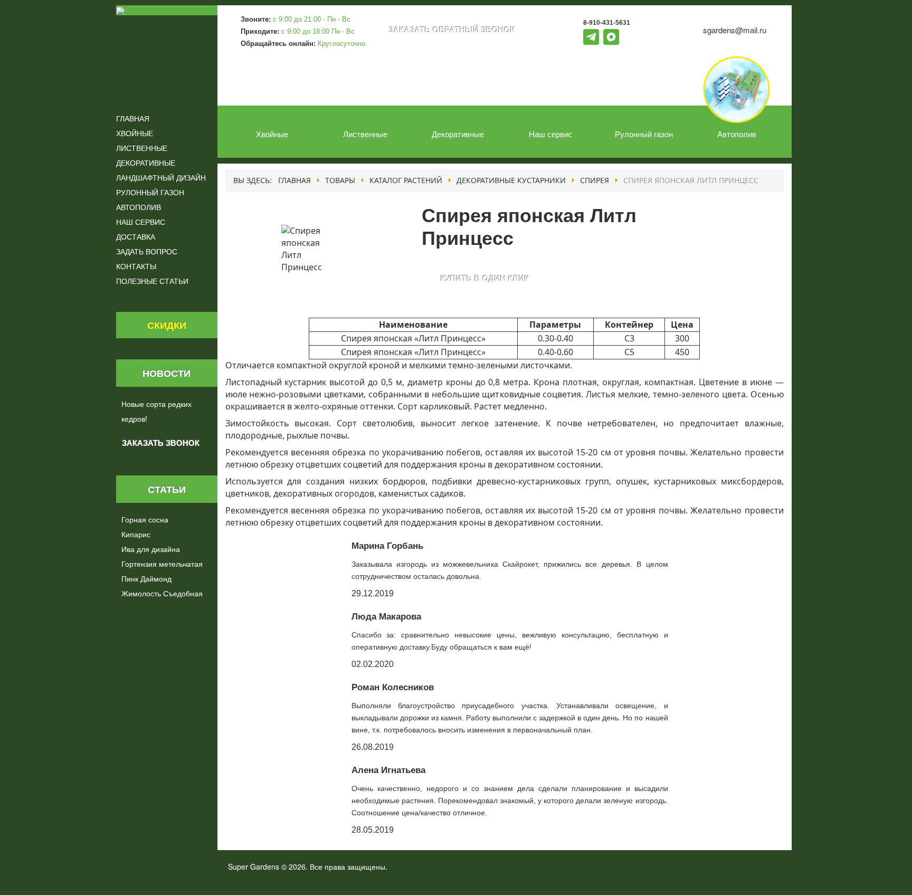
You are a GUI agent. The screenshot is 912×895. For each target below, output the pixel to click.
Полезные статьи (152, 280)
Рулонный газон (644, 133)
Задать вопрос (146, 251)
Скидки (166, 324)
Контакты (136, 266)
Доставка (135, 236)
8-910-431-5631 (606, 22)
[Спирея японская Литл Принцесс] (303, 248)
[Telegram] (591, 37)
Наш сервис (551, 133)
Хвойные (272, 133)
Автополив (736, 133)
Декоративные (458, 133)
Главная (132, 118)
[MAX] (611, 37)
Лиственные (365, 133)
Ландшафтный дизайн (161, 177)
